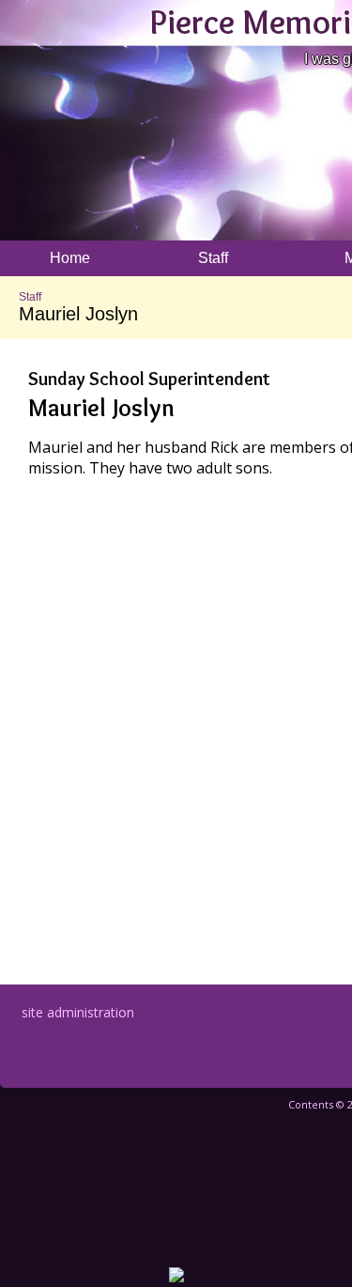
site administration (78, 1012)
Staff (30, 296)
